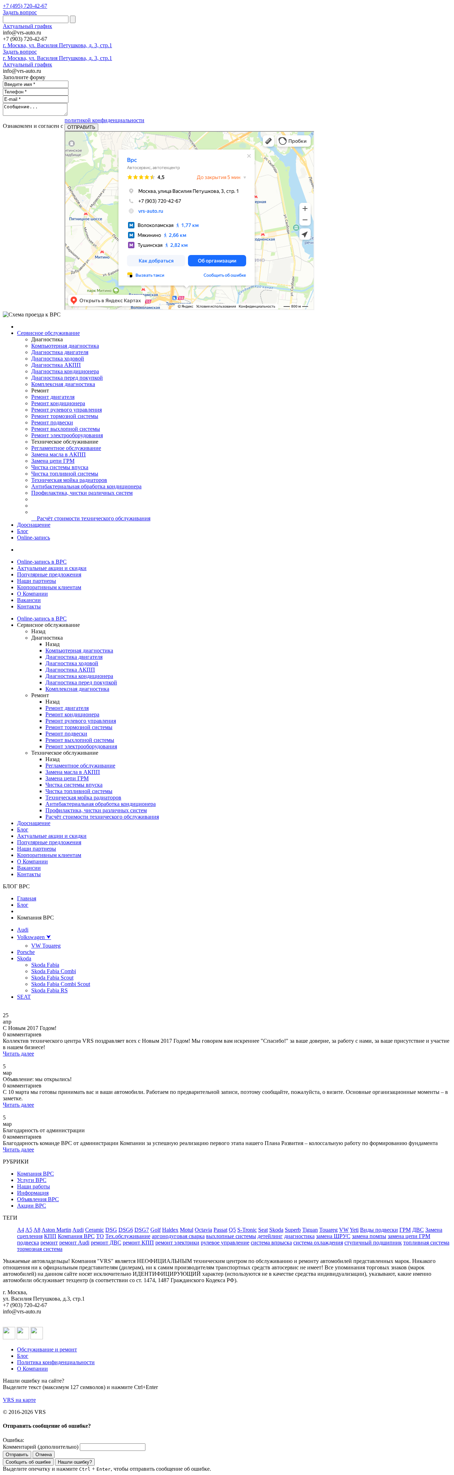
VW (344, 1230)
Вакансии (29, 600)
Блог (22, 531)
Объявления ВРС (38, 1199)
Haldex (170, 1230)
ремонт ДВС (106, 1243)
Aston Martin (56, 1230)
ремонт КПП (138, 1243)
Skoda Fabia (45, 965)
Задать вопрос (20, 12)
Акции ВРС (31, 1206)
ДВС (418, 1230)
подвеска (28, 1243)
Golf (155, 1230)
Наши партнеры (36, 581)
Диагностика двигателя (59, 352)
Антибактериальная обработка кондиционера (86, 486)
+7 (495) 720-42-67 (25, 6)
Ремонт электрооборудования (67, 435)
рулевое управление (225, 1243)
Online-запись (33, 538)
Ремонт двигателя (52, 397)
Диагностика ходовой (57, 359)
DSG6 (125, 1230)
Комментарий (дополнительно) (40, 1447)
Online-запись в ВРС (42, 562)
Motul (186, 1230)
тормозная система (39, 1249)
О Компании (32, 594)
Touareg (328, 1230)
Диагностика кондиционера (65, 371)
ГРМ (405, 1230)
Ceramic (94, 1230)
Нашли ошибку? (75, 1462)
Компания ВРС (35, 1174)
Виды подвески (379, 1230)
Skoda (24, 958)
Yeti (354, 1230)
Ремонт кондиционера (58, 403)
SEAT (24, 997)
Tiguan (310, 1230)
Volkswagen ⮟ (34, 937)
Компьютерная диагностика (65, 346)
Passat (220, 1230)
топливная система (426, 1243)
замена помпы (369, 1236)
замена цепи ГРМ (409, 1236)
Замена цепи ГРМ (52, 461)
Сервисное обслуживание (48, 333)
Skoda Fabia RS (49, 990)
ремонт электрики (177, 1243)
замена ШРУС (333, 1236)
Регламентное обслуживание (66, 448)
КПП (50, 1236)
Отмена (43, 1454)
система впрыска (271, 1243)
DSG (111, 1230)
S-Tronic (247, 1230)
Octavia (203, 1230)
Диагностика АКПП (56, 365)
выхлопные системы (231, 1236)
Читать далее (18, 1054)
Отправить (17, 1454)
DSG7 (141, 1230)
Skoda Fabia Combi (53, 971)
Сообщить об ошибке (28, 1462)
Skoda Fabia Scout (52, 978)
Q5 (232, 1230)
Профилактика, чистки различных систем (82, 493)
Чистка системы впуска (59, 467)
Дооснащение (33, 525)
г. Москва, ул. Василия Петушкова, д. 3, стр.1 (57, 45)
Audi (22, 930)
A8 (36, 1230)
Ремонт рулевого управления (66, 410)
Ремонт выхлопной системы (65, 429)
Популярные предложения (49, 574)
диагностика (299, 1236)
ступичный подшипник (373, 1243)
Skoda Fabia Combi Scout (60, 984)
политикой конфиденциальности (104, 120)
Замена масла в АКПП (58, 454)
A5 (28, 1230)
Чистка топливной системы (64, 474)
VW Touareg (46, 946)
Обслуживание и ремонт (47, 1349)
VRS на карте (19, 1400)
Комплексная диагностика (63, 384)
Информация (33, 1193)
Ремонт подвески (52, 422)
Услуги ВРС (31, 1180)
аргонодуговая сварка (178, 1236)
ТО (100, 1236)
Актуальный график (27, 26)
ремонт (49, 1243)
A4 (20, 1230)
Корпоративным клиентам (49, 587)
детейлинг (270, 1236)
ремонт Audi (74, 1243)
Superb (293, 1230)
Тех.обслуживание (127, 1236)
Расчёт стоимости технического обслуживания (90, 518)
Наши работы (33, 1186)
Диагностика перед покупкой (67, 378)
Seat (263, 1230)
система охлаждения (318, 1243)
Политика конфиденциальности (56, 1362)
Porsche (26, 952)
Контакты (29, 606)
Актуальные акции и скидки (52, 568)
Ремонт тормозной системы (64, 416)
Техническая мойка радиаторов (69, 480)
